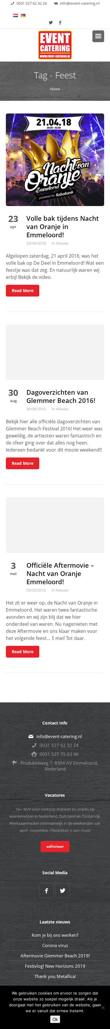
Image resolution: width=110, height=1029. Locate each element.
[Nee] (103, 1007)
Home (55, 88)
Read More (22, 290)
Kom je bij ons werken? (55, 935)
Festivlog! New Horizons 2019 (55, 966)
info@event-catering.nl (79, 3)
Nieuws (62, 243)
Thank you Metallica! (55, 976)
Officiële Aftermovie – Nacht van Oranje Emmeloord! (60, 573)
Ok (55, 1019)
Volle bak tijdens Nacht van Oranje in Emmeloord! (62, 226)
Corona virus (55, 945)
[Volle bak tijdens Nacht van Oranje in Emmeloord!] (55, 159)
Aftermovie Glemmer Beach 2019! (55, 956)
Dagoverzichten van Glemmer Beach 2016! (60, 396)
